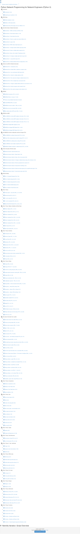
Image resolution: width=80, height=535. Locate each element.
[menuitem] (0, 2)
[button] (0, 1)
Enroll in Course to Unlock (40, 531)
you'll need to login (44, 530)
